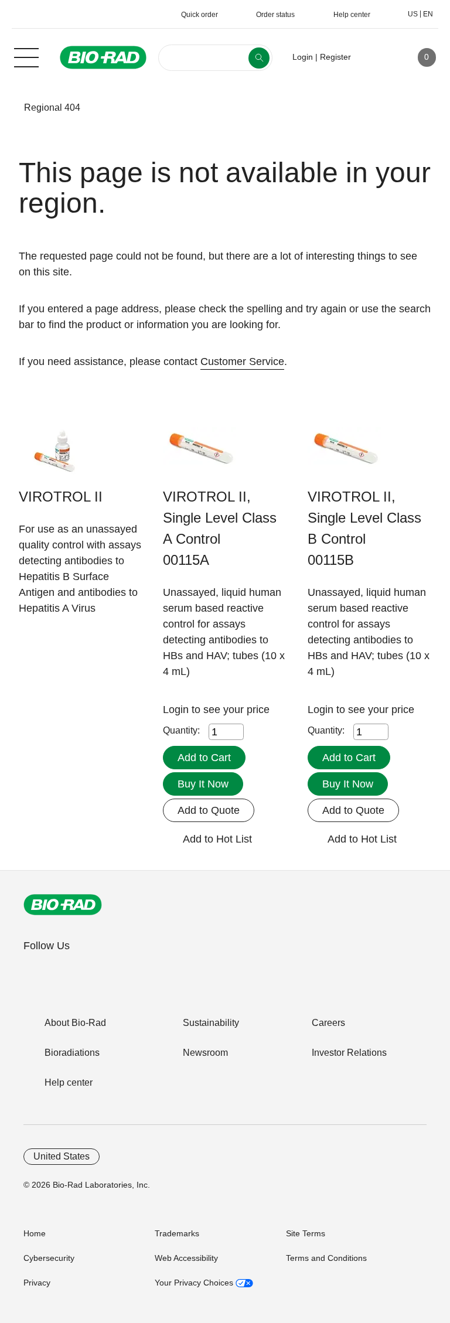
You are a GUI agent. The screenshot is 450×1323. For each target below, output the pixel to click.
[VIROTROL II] (55, 456)
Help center (69, 1082)
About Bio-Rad (75, 1023)
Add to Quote (209, 810)
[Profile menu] (376, 57)
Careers (328, 1023)
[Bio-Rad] (62, 904)
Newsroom (205, 1053)
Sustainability (211, 1023)
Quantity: (181, 730)
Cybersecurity (48, 1258)
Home (34, 1233)
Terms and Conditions (326, 1258)
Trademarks (177, 1233)
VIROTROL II (61, 496)
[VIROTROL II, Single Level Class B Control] (344, 456)
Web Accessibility (186, 1258)
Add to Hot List (217, 839)
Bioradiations (72, 1053)
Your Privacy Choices (195, 1282)
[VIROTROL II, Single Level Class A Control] (199, 456)
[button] (6, 107)
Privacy (36, 1282)
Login (177, 709)
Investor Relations (349, 1053)
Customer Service (242, 361)
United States (61, 1156)
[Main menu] (26, 56)
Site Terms (305, 1233)
